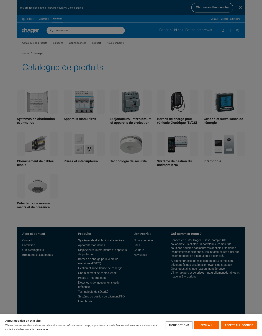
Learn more (42, 329)
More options (179, 325)
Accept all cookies (239, 325)
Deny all (207, 325)
